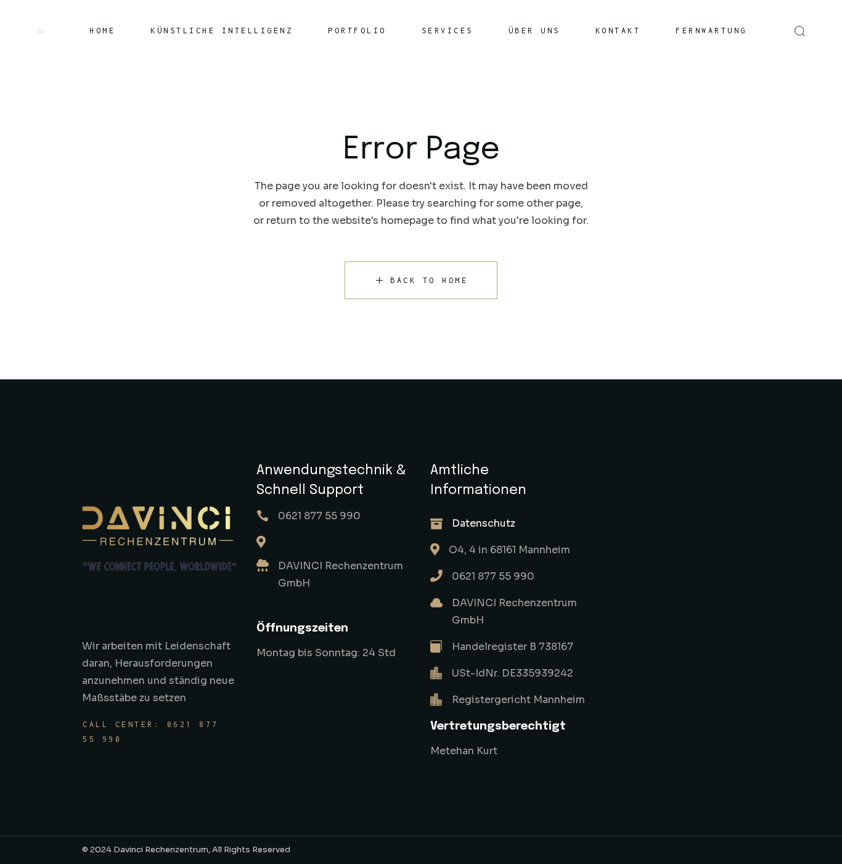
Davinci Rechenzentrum (160, 849)
